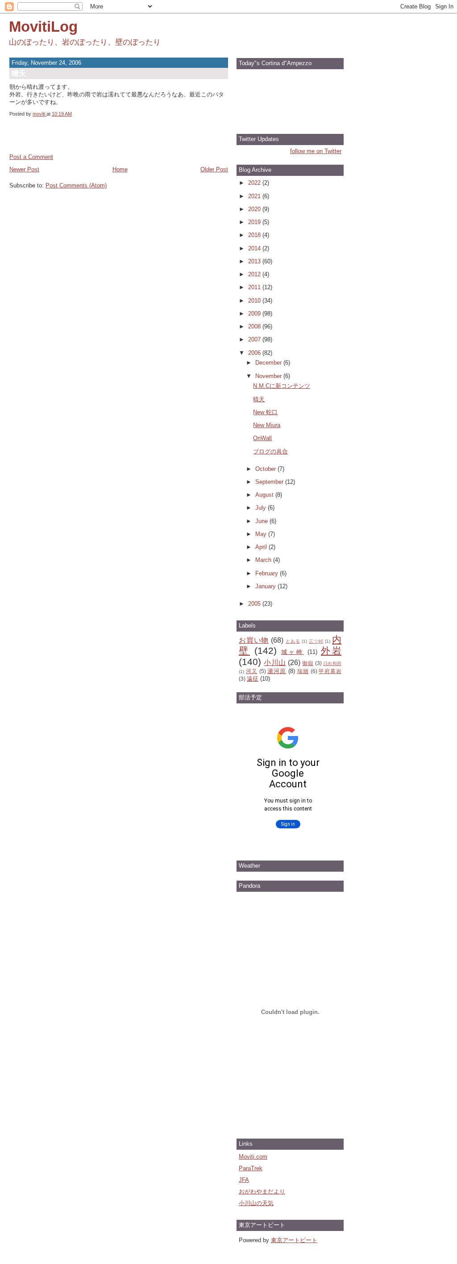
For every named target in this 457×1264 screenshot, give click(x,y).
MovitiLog (43, 26)
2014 (255, 248)
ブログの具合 (270, 451)
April (262, 547)
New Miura (266, 425)
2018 (255, 235)
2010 (255, 300)
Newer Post (24, 169)
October (266, 469)
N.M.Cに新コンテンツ (281, 386)
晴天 (259, 399)
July (261, 507)
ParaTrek (250, 1168)
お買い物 (254, 640)
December (269, 362)
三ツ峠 (316, 641)
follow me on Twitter (315, 151)
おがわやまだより (262, 1191)
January (266, 586)
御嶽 (307, 663)
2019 (255, 222)
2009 (255, 313)
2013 (255, 261)
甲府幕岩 (330, 671)
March (264, 560)
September (270, 481)
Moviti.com (253, 1156)
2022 (255, 182)
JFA (244, 1180)
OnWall (262, 438)
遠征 (252, 678)
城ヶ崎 (292, 652)
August (265, 494)
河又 (252, 671)
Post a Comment (31, 157)
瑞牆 (303, 671)
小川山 (275, 662)
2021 (255, 196)
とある (293, 641)
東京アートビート (294, 1240)
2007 (255, 339)
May (261, 534)
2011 (255, 287)
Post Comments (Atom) (76, 185)
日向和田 (332, 663)
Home (120, 169)
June (262, 521)
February (267, 573)
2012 (255, 274)
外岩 (331, 650)
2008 (255, 326)
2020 (255, 209)
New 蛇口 (265, 412)
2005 (255, 603)
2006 (255, 352)
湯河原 (276, 671)
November (269, 376)
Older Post (214, 169)
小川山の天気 (256, 1203)
